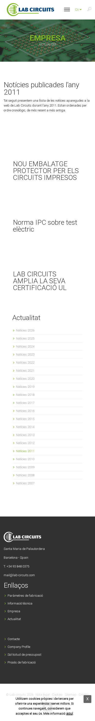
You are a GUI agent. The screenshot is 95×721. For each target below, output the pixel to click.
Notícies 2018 (25, 395)
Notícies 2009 (25, 467)
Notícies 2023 (25, 354)
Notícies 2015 (25, 419)
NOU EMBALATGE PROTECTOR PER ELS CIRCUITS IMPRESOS (46, 171)
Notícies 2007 (25, 483)
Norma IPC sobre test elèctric (45, 225)
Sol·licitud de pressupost (24, 654)
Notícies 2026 (25, 330)
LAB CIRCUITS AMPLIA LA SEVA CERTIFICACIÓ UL (39, 281)
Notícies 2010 (25, 459)
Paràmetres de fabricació (25, 595)
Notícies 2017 (25, 403)
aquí (69, 713)
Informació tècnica (20, 603)
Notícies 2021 (25, 370)
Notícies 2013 (25, 435)
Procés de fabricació (22, 662)
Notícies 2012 (25, 443)
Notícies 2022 (25, 362)
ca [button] (77, 9)
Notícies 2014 (25, 427)
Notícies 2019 (25, 387)
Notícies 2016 (25, 411)
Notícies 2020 (25, 378)
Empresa (14, 611)
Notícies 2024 (25, 346)
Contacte (14, 639)
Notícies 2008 (25, 475)
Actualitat (14, 619)
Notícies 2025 (25, 338)
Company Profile (19, 647)
